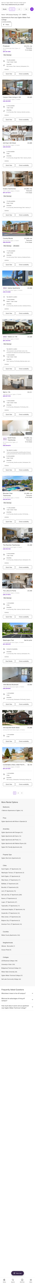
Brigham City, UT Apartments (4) (10, 920)
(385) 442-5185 (7, 549)
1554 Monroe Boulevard (10, 684)
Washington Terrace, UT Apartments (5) (12, 872)
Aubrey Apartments (14, 288)
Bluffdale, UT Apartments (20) (9, 884)
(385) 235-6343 (7, 147)
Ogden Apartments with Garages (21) (12, 832)
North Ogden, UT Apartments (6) (10, 876)
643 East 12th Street (9, 143)
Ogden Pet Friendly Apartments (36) (11, 847)
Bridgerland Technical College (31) (11, 968)
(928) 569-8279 (7, 445)
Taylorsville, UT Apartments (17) (10, 906)
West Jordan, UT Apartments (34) (11, 917)
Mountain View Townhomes (7, 494)
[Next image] (31, 36)
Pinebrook (6, 46)
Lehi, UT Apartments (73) (8, 891)
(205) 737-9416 (7, 594)
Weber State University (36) (9, 972)
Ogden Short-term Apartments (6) (11, 858)
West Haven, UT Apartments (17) (10, 880)
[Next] (32, 9)
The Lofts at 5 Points (9, 591)
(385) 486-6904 (7, 101)
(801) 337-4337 (7, 768)
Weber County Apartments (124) (10, 935)
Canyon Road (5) (6, 950)
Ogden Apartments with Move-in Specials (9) (14, 821)
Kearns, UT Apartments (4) (9, 898)
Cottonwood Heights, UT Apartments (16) (13, 909)
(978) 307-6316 (7, 499)
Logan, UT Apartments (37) (9, 902)
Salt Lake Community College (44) (11, 979)
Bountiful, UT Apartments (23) (9, 887)
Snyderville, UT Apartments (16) (10, 913)
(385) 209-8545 (7, 688)
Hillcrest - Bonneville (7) (8, 946)
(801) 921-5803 (7, 51)
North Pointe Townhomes (12, 439)
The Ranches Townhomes (11, 545)
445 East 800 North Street (11, 728)
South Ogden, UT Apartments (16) (11, 869)
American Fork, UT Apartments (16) (11, 924)
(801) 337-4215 (7, 192)
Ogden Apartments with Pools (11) (11, 840)
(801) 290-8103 (7, 644)
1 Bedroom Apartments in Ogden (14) (12, 810)
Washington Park (8, 640)
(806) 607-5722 (7, 396)
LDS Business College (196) (9, 961)
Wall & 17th (6, 392)
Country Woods (8, 238)
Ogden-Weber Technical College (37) (12, 975)
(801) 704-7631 (7, 340)
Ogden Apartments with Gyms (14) (11, 836)
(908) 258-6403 (7, 242)
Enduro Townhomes (9, 189)
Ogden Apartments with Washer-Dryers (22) (13, 843)
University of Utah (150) (8, 964)
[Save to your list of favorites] (30, 31)
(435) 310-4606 (7, 292)
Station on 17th (12, 337)
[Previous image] (3, 36)
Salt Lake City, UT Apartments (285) (11, 895)
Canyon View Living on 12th (12, 97)
